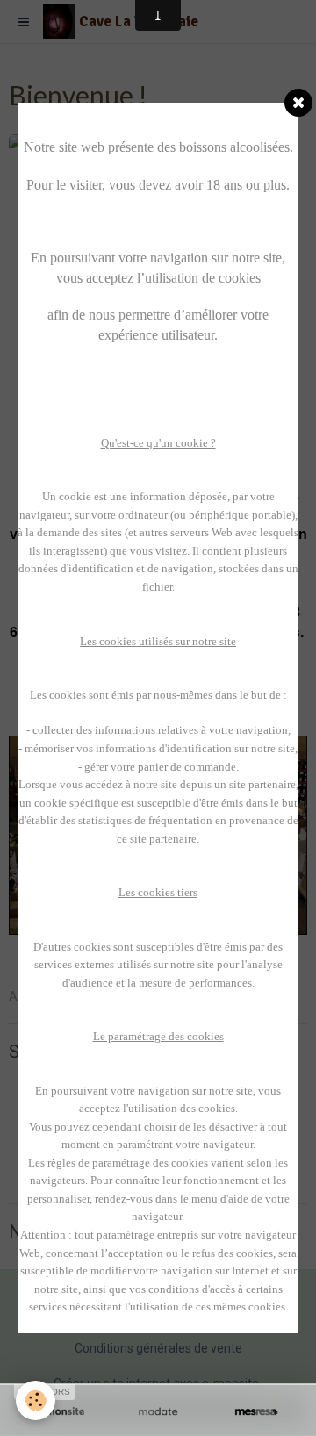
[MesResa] (256, 1412)
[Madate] (158, 1412)
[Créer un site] (60, 1412)
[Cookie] (35, 1400)
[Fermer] (298, 103)
